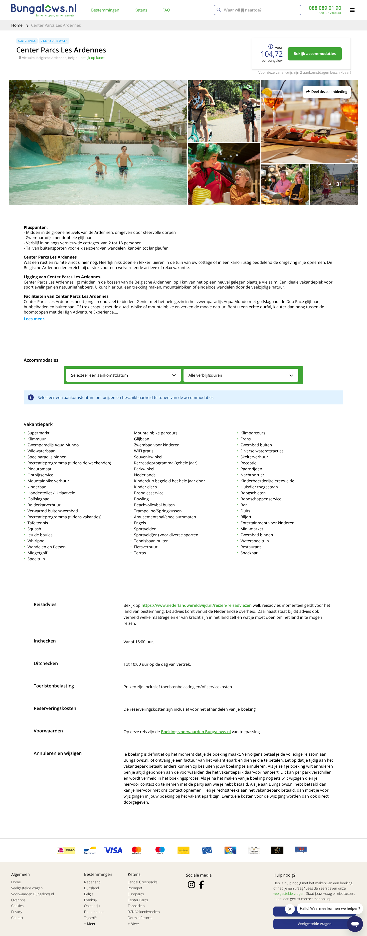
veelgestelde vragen (288, 893)
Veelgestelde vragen (27, 888)
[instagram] (191, 885)
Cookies (17, 906)
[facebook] (201, 885)
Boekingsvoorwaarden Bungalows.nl (196, 731)
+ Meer (90, 924)
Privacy (16, 912)
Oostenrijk (92, 906)
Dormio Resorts (140, 918)
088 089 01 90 (325, 7)
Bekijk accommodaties (315, 53)
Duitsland (91, 888)
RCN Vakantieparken (144, 912)
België (89, 894)
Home (17, 25)
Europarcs (136, 894)
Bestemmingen (105, 10)
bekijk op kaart (93, 57)
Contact (17, 918)
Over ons (18, 900)
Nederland (92, 882)
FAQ (166, 10)
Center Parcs (138, 900)
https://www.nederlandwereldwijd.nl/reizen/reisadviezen (197, 605)
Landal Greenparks (143, 882)
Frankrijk (91, 900)
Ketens (141, 10)
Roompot (135, 888)
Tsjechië (90, 918)
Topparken (136, 906)
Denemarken (94, 912)
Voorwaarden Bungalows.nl (32, 894)
